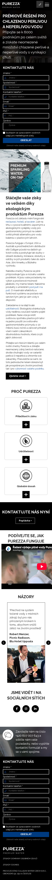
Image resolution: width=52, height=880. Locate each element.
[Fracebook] (17, 708)
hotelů (20, 221)
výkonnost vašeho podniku (29, 368)
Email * (6, 102)
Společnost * (9, 83)
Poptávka (24, 520)
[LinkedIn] (35, 708)
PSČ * (6, 111)
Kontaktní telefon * (13, 92)
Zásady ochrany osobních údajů (20, 858)
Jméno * (7, 73)
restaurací (11, 221)
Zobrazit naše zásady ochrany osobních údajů (26, 145)
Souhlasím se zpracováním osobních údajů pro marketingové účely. (23, 134)
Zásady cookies (11, 865)
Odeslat (26, 140)
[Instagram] (26, 708)
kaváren (31, 221)
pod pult (34, 287)
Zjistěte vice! (16, 376)
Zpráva (7, 121)
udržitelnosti (12, 308)
